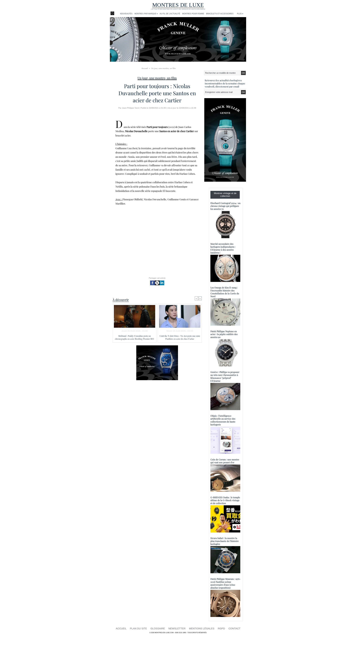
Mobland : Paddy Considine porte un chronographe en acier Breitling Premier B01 (134, 337)
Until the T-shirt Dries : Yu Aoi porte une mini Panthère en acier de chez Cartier (180, 337)
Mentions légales (202, 628)
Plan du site (139, 628)
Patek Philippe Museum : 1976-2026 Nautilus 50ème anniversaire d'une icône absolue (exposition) (225, 583)
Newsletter (177, 628)
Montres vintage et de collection (225, 194)
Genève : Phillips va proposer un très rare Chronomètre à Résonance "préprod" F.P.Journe (224, 376)
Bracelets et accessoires (219, 14)
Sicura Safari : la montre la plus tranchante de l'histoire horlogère (224, 541)
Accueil (145, 68)
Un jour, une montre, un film (163, 68)
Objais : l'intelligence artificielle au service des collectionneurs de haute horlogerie (222, 420)
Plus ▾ (240, 14)
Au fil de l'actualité (170, 14)
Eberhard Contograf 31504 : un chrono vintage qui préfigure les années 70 (225, 206)
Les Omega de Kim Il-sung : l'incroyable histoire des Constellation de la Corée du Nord (224, 292)
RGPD (222, 628)
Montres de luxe (178, 5)
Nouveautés (126, 14)
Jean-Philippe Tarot (130, 108)
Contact (234, 628)
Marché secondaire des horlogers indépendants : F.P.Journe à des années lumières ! (222, 248)
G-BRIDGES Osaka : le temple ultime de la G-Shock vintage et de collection (225, 500)
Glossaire (158, 628)
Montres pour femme (193, 14)
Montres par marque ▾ (146, 14)
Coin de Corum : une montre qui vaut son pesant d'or (224, 461)
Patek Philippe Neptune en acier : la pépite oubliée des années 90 (224, 334)
